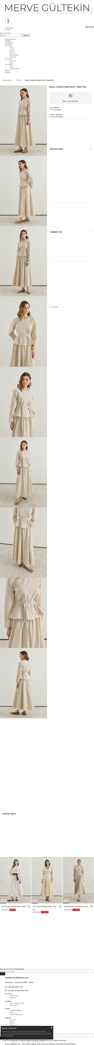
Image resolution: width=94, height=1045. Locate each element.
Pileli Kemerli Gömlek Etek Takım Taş (77, 906)
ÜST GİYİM (8, 65)
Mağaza (13, 998)
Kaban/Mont (14, 55)
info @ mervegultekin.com (18, 990)
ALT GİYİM (8, 59)
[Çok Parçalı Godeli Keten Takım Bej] (47, 880)
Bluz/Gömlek (14, 69)
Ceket (12, 49)
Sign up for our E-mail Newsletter (12, 969)
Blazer (12, 51)
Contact (8, 30)
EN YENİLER (9, 43)
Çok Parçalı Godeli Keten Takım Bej (45, 906)
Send (3, 974)
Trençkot (13, 57)
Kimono (12, 53)
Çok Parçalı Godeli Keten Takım (13, 906)
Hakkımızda (14, 996)
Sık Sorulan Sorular (17, 1003)
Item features (56, 149)
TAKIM (7, 71)
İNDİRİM (8, 41)
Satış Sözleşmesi (16, 1014)
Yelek (12, 47)
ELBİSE (7, 73)
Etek (11, 63)
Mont (11, 1024)
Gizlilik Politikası (15, 1010)
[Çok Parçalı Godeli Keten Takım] (15, 880)
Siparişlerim (14, 1005)
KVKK (12, 1012)
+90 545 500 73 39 (15, 987)
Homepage (9, 28)
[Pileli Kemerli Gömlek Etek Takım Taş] (78, 880)
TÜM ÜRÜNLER (10, 39)
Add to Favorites (28, 906)
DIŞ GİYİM (8, 45)
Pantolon (13, 61)
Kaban (12, 1022)
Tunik (11, 67)
